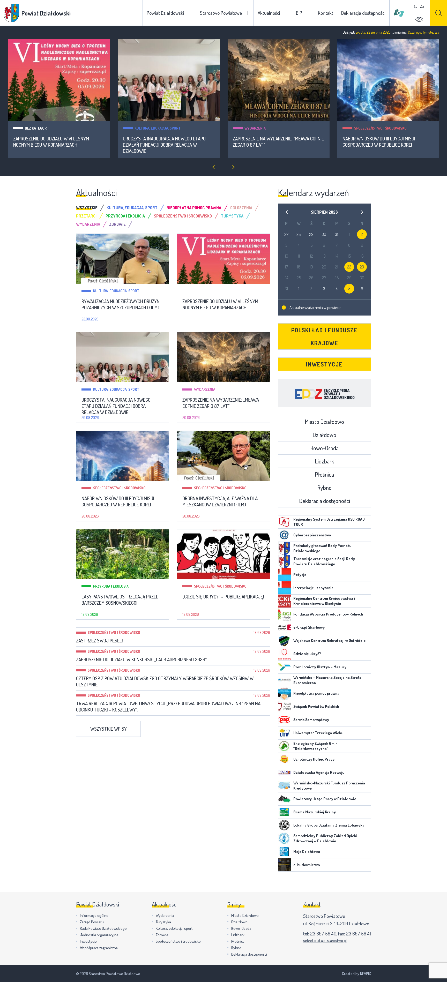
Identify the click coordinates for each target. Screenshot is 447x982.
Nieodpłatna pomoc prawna (316, 693)
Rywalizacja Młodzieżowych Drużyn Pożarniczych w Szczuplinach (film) (120, 304)
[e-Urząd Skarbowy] (284, 627)
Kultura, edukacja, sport (158, 128)
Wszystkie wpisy (108, 728)
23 (362, 266)
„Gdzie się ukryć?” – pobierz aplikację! (223, 597)
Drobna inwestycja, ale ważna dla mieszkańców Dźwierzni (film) (220, 501)
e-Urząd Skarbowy (309, 627)
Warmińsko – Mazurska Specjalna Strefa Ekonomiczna (327, 680)
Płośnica (324, 474)
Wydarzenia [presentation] (88, 224)
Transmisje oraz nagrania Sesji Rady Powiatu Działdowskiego (324, 561)
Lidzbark (324, 461)
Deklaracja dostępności (363, 13)
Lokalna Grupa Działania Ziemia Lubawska (328, 825)
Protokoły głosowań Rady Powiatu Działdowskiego (322, 548)
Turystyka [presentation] (232, 216)
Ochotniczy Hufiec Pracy (313, 759)
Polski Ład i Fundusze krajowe (324, 336)
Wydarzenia (255, 128)
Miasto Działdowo (324, 421)
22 (349, 266)
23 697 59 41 (358, 933)
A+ (422, 6)
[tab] (91, 208)
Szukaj (438, 13)
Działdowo (324, 434)
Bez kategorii (37, 128)
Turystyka (163, 921)
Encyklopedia (324, 393)
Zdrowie (162, 934)
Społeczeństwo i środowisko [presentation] (183, 216)
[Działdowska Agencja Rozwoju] (284, 772)
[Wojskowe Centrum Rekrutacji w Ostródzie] (284, 640)
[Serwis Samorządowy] (284, 719)
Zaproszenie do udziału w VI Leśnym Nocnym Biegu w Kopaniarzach (51, 142)
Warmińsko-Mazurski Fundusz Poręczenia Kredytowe (329, 786)
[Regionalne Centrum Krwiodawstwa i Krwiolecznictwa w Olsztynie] (284, 601)
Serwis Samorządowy (311, 719)
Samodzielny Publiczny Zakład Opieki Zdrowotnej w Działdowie (325, 838)
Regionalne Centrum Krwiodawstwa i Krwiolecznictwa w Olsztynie (324, 601)
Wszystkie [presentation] (87, 207)
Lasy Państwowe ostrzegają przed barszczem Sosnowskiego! (120, 600)
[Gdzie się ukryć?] (284, 653)
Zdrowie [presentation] (117, 224)
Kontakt (325, 13)
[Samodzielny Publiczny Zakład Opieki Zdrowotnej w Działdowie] (284, 838)
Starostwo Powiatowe (221, 13)
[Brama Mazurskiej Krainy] (284, 812)
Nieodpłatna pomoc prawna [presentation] (194, 207)
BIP (299, 13)
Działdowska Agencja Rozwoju (319, 772)
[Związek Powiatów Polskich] (284, 706)
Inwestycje (324, 364)
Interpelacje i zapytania (313, 587)
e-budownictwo (306, 864)
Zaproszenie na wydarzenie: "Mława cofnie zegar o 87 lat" (278, 142)
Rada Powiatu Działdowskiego (103, 928)
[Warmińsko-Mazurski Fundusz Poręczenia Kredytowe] (284, 785)
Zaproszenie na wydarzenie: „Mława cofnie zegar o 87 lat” (220, 403)
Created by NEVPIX (356, 973)
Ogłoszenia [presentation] (241, 207)
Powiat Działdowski (165, 13)
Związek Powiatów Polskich (316, 706)
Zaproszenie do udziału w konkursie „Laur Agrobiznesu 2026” (141, 659)
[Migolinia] (399, 13)
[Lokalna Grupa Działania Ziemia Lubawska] (284, 825)
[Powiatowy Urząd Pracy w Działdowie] (284, 798)
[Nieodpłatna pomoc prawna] (284, 693)
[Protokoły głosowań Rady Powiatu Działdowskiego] (284, 548)
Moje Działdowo (306, 851)
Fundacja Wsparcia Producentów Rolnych (328, 614)
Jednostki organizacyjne (99, 934)
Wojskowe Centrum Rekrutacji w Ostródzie (329, 640)
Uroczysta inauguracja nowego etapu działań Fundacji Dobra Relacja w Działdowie (164, 145)
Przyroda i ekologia (111, 586)
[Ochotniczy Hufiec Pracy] (284, 759)
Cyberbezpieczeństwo (312, 535)
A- (415, 7)
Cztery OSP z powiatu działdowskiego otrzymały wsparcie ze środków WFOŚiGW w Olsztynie (165, 681)
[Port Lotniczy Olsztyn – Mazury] (284, 667)
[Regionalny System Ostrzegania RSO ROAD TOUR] (284, 521)
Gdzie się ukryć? (307, 653)
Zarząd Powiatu (92, 921)
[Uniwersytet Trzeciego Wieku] (284, 732)
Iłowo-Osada (324, 448)
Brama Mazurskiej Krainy (314, 811)
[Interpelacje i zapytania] (284, 587)
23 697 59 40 (323, 933)
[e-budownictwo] (284, 864)
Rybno (324, 487)
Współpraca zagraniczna (99, 947)
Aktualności (269, 13)
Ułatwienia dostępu (419, 19)
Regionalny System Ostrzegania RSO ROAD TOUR (329, 522)
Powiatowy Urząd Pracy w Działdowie (324, 798)
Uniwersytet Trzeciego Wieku (318, 732)
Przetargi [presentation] (86, 216)
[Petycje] (284, 574)
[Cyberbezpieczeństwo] (284, 535)
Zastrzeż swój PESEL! (99, 641)
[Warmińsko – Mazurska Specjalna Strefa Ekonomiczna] (284, 680)
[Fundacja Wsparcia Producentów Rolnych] (284, 614)
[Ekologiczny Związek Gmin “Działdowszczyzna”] (284, 746)
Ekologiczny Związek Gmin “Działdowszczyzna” (315, 746)
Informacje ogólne (94, 915)
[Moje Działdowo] (284, 851)
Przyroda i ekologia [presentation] (125, 216)
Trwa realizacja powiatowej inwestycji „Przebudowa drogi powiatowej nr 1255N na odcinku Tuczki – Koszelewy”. (168, 706)
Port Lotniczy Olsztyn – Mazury (319, 666)
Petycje (299, 574)
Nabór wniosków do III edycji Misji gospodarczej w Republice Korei (378, 142)
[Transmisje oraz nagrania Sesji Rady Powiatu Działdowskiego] (284, 561)
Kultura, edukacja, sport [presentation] (132, 207)
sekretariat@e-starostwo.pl (325, 940)
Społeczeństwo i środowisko (380, 128)
